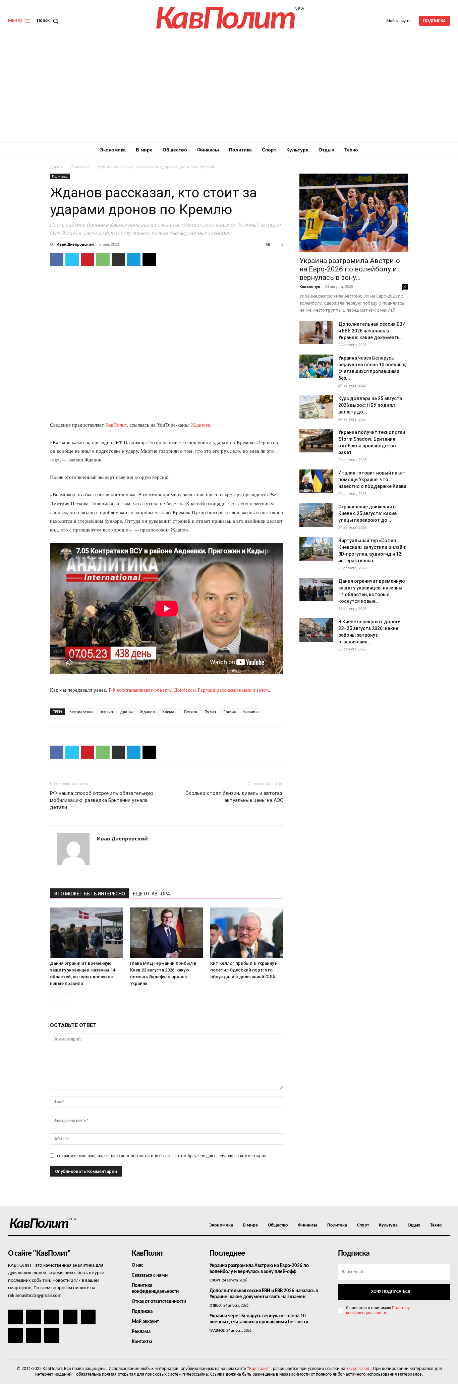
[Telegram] (133, 259)
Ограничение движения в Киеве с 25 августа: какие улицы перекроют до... (367, 513)
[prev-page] (54, 997)
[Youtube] (51, 1335)
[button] (49, 21)
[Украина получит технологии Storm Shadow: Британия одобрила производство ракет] (316, 440)
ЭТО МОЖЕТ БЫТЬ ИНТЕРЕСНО (89, 893)
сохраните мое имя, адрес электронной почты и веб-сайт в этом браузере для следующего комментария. (162, 1155)
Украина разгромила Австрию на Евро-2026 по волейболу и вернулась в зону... (349, 269)
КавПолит (116, 425)
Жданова (200, 425)
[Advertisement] (229, 92)
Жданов (147, 711)
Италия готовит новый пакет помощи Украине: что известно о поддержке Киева (372, 479)
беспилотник (81, 711)
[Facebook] (56, 259)
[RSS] (70, 1317)
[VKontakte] (33, 1335)
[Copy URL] (149, 259)
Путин (210, 711)
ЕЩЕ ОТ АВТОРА (151, 893)
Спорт (215, 1280)
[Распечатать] (118, 259)
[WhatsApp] (103, 259)
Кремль (169, 711)
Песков (190, 711)
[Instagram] (33, 1317)
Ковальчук (309, 286)
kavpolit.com (358, 1368)
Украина (251, 711)
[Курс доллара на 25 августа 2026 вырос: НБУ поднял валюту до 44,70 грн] (316, 407)
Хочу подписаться (390, 1291)
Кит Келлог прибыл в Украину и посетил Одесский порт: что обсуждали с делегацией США (244, 970)
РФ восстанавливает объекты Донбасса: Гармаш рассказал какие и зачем (189, 690)
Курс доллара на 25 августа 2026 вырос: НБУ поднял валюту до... (370, 405)
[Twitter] (72, 259)
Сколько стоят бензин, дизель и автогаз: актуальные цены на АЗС (234, 796)
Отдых (216, 1306)
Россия (229, 711)
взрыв (107, 711)
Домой (56, 167)
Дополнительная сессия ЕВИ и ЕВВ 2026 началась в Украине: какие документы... (372, 330)
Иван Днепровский (75, 244)
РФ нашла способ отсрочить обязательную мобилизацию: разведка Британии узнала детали (101, 800)
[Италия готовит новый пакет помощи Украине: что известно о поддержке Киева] (316, 481)
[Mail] (51, 1317)
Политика (80, 167)
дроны (126, 711)
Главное (217, 1331)
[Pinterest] (87, 259)
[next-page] (65, 997)
